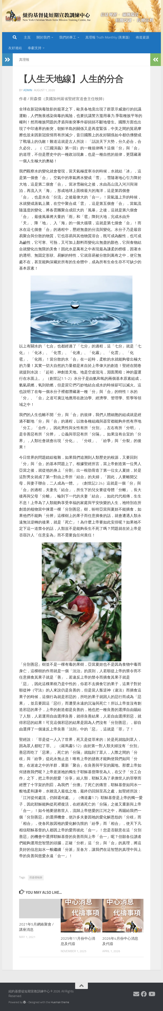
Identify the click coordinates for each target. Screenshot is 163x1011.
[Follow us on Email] (136, 994)
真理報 (24, 60)
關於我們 (43, 37)
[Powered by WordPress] (24, 1002)
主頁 (27, 37)
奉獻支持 (34, 48)
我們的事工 (67, 37)
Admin (27, 90)
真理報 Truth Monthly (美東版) (107, 37)
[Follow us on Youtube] (152, 994)
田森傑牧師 (36, 877)
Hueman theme (60, 1002)
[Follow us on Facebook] (144, 994)
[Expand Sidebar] (7, 59)
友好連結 (15, 48)
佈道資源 (142, 37)
